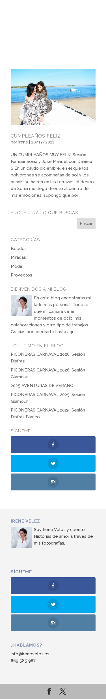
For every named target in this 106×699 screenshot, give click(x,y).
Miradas (18, 257)
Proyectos (21, 275)
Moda (16, 266)
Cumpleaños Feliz (36, 136)
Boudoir (19, 248)
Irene (23, 142)
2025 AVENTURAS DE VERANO (42, 385)
